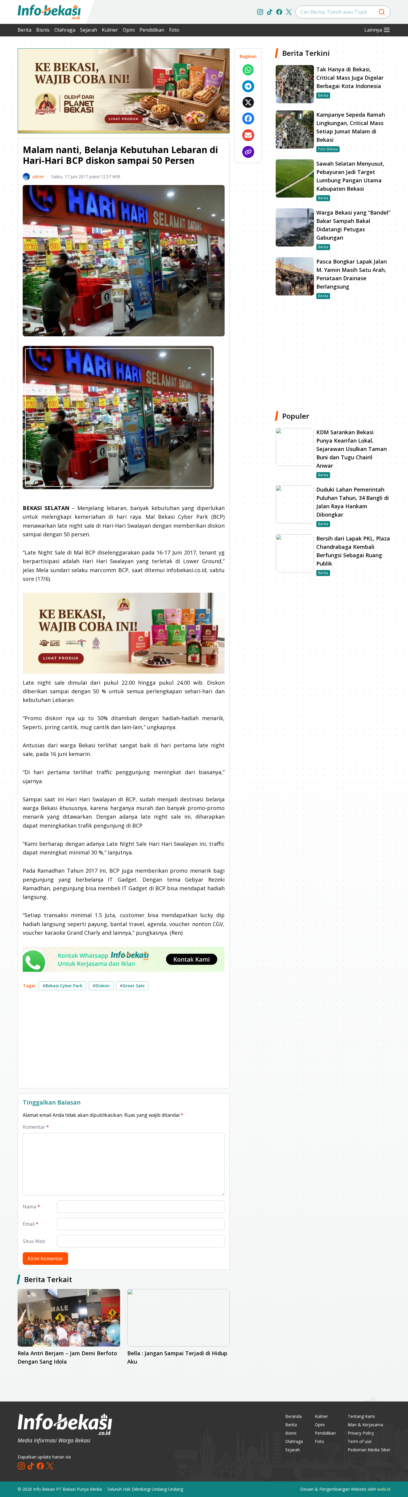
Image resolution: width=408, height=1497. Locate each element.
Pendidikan (151, 30)
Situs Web (34, 1241)
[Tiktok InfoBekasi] (270, 12)
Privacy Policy (361, 1433)
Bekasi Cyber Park (62, 985)
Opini (129, 30)
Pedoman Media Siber (369, 1450)
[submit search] (381, 12)
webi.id (383, 1489)
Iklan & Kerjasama (365, 1424)
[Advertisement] (124, 1041)
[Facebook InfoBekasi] (279, 12)
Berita (24, 30)
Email (31, 1224)
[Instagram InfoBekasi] (260, 12)
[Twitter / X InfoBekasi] (289, 12)
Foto (174, 30)
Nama (31, 1206)
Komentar (36, 1127)
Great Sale (132, 985)
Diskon (101, 985)
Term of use (360, 1441)
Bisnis (43, 30)
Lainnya (373, 30)
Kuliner (110, 30)
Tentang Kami (361, 1416)
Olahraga (64, 30)
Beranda (293, 1416)
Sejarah (88, 30)
